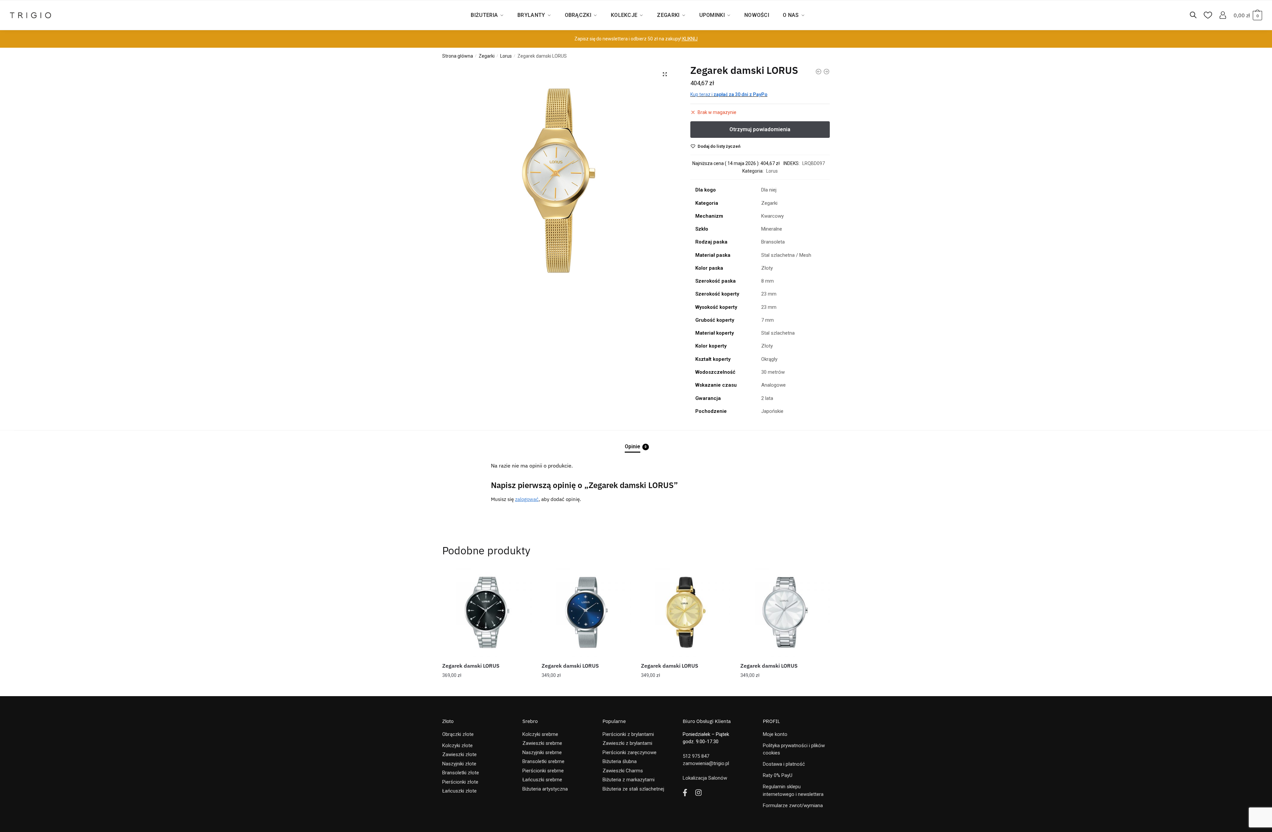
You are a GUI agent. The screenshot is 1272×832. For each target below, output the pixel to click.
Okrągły (769, 359)
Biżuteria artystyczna (545, 789)
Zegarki (487, 56)
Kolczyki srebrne (540, 734)
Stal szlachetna (778, 333)
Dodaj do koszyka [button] (487, 688)
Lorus (506, 56)
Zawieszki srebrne (542, 743)
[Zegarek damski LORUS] (487, 612)
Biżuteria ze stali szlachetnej (633, 789)
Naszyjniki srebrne (542, 752)
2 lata (767, 398)
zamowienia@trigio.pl (706, 763)
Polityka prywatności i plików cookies (794, 749)
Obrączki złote (458, 734)
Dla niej (768, 190)
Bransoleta (773, 242)
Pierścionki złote (460, 782)
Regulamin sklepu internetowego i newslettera (793, 790)
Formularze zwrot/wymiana (793, 805)
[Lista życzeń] (522, 577)
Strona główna (457, 56)
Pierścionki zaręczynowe (630, 752)
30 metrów (773, 372)
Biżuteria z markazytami (629, 780)
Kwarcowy (772, 216)
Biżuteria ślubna (620, 761)
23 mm (768, 294)
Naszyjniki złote (459, 764)
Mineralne (771, 229)
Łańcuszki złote (459, 791)
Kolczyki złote (457, 746)
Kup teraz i (729, 94)
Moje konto (775, 734)
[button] (665, 74)
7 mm (767, 320)
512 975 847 (696, 756)
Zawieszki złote (459, 754)
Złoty (767, 268)
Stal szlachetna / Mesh (786, 255)
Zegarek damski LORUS (471, 665)
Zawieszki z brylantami (627, 743)
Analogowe (773, 385)
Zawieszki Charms (623, 771)
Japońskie (772, 411)
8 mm (767, 281)
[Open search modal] (1196, 15)
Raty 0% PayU (777, 775)
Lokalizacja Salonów (705, 778)
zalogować (527, 499)
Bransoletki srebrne (543, 761)
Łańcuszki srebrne (542, 780)
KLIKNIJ (689, 38)
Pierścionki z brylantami (628, 734)
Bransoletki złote (460, 773)
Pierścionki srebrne (543, 771)
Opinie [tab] (632, 446)
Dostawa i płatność (784, 764)
